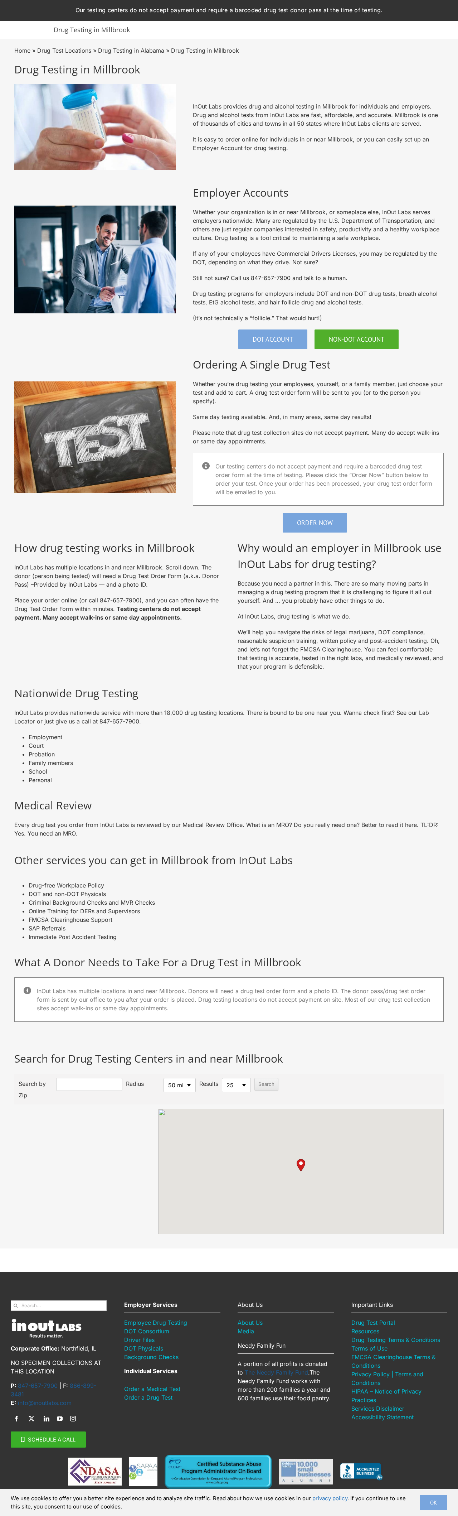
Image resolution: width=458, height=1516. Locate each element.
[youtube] (59, 1418)
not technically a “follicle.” (239, 318)
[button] (301, 1165)
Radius (135, 1083)
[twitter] (31, 1418)
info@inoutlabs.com (45, 1402)
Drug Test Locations (64, 50)
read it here (401, 824)
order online (241, 139)
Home (22, 50)
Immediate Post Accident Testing (73, 936)
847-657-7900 (271, 277)
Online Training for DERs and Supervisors (84, 911)
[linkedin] (46, 1418)
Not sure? (305, 262)
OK (433, 1502)
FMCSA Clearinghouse (330, 649)
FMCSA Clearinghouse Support (70, 919)
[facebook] (16, 1418)
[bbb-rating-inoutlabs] (361, 1465)
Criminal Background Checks (69, 902)
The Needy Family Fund (276, 1372)
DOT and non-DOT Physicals (67, 893)
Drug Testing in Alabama (131, 50)
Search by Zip (32, 1089)
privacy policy (329, 1498)
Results (208, 1083)
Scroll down (182, 567)
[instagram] (73, 1418)
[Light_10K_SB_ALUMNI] (306, 1462)
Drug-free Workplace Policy (66, 885)
